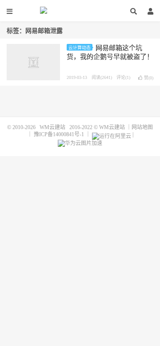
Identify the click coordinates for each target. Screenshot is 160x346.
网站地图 (142, 127)
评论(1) (123, 77)
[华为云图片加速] (80, 141)
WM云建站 (80, 11)
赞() (148, 77)
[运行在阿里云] (111, 134)
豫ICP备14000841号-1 (59, 134)
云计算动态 (79, 47)
